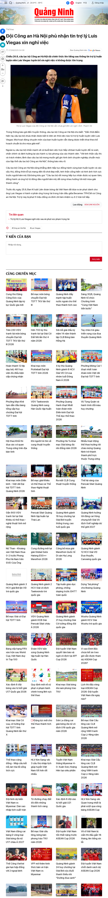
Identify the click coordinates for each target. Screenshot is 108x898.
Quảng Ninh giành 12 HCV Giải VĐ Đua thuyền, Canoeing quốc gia (91, 554)
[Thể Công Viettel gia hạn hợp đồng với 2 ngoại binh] (16, 854)
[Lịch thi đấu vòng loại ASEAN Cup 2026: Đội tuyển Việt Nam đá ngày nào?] (91, 675)
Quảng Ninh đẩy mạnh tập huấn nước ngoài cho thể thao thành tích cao (66, 299)
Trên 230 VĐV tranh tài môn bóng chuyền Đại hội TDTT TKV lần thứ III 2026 (16, 337)
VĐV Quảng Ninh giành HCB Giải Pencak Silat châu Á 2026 (40, 622)
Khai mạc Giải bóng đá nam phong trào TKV (66, 688)
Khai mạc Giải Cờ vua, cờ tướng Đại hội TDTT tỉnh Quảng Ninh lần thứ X (16, 727)
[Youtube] (72, 2)
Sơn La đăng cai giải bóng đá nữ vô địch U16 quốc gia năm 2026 (65, 725)
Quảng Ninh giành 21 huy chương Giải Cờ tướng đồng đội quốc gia (66, 622)
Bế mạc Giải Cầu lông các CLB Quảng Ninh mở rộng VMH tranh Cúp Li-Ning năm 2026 (90, 729)
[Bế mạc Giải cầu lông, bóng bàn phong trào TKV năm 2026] (41, 822)
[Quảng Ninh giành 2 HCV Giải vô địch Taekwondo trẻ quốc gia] (41, 574)
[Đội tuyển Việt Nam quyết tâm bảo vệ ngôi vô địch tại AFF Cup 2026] (66, 639)
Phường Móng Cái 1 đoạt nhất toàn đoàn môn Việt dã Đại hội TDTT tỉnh (91, 371)
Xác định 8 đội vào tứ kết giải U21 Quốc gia (66, 803)
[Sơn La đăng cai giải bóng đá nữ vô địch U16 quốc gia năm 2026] (66, 711)
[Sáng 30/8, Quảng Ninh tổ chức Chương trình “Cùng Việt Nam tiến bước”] (91, 284)
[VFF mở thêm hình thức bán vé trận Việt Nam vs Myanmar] (41, 854)
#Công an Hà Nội (19, 228)
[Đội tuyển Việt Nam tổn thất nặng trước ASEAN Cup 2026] (66, 822)
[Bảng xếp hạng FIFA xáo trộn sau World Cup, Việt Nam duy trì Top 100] (16, 639)
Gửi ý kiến (96, 259)
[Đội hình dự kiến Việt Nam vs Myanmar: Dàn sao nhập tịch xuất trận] (16, 789)
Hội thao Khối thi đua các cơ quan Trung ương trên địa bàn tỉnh (16, 446)
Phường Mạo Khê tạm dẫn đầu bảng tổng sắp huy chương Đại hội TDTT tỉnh (15, 408)
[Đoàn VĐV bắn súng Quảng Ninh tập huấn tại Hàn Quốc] (41, 639)
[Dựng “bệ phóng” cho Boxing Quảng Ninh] (91, 574)
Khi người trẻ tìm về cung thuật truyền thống (41, 445)
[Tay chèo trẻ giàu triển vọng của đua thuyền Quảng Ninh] (91, 320)
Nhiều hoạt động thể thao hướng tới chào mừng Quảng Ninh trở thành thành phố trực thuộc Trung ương (91, 450)
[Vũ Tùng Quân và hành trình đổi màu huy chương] (91, 392)
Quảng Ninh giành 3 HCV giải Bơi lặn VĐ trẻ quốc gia (16, 588)
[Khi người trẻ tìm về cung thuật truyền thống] (41, 431)
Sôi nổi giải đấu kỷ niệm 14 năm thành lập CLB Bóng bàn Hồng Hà (66, 335)
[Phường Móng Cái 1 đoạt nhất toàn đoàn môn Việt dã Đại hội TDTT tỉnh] (91, 356)
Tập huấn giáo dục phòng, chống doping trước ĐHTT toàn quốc (66, 589)
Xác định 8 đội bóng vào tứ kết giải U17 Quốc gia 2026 (16, 688)
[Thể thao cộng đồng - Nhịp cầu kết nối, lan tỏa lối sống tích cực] (16, 750)
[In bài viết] (2, 58)
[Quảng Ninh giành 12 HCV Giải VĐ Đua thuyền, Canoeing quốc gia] (91, 539)
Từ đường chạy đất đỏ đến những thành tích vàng (41, 803)
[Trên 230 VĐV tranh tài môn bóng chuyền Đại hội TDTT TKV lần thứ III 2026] (16, 320)
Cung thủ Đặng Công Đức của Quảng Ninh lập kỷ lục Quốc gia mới (15, 299)
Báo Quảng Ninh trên (78, 50)
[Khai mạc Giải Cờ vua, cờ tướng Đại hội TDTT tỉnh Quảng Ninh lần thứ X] (16, 711)
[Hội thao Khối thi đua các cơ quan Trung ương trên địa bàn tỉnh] (16, 431)
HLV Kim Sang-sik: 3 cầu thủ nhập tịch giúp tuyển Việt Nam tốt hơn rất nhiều (41, 766)
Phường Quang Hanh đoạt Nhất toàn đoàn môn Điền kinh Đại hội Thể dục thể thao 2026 (65, 410)
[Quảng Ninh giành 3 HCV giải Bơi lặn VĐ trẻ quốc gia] (16, 574)
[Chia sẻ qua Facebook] (2, 31)
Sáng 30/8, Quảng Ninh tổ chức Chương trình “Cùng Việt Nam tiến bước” (91, 301)
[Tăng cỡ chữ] (3, 65)
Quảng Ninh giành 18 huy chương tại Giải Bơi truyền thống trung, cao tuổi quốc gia (65, 519)
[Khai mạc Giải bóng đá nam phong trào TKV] (66, 675)
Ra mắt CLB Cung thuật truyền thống (66, 482)
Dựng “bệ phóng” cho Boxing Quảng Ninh (90, 588)
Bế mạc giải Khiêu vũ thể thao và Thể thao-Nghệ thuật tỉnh (41, 485)
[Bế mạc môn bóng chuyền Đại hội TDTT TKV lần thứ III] (41, 284)
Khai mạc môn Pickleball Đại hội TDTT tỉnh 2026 (40, 369)
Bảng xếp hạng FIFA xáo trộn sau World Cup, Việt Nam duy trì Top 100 (16, 654)
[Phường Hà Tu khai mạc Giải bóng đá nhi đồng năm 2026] (66, 431)
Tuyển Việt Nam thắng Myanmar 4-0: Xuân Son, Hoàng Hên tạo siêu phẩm (66, 765)
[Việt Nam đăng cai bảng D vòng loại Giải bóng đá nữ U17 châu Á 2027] (16, 822)
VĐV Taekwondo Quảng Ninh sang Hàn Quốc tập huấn (41, 405)
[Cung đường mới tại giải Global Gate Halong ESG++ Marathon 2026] (41, 539)
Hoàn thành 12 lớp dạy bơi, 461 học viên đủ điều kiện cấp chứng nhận (15, 371)
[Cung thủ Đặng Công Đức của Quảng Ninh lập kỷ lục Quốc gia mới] (16, 284)
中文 (85, 3)
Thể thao (10, 29)
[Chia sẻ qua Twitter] (2, 38)
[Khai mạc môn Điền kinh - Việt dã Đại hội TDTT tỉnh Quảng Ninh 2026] (16, 471)
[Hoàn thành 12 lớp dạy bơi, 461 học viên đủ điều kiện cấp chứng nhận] (16, 356)
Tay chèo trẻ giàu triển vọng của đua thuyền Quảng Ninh (91, 334)
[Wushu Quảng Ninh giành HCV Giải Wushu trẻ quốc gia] (91, 607)
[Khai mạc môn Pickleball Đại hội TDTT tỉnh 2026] (41, 356)
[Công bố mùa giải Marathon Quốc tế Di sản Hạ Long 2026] (66, 539)
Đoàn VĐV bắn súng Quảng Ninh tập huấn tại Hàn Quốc (40, 654)
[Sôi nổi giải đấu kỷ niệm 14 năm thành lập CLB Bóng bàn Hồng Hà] (66, 320)
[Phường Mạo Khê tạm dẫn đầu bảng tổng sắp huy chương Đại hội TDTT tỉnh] (16, 392)
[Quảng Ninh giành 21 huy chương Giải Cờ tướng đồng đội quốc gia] (66, 607)
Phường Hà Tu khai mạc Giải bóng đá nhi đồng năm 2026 (66, 445)
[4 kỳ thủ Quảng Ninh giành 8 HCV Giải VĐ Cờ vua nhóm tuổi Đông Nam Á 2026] (66, 356)
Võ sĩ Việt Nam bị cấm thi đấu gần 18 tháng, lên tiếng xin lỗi (91, 836)
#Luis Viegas (35, 228)
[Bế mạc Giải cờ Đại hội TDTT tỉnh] (16, 607)
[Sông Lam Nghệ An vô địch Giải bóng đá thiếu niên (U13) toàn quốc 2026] (66, 890)
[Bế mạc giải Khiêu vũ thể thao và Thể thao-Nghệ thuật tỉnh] (41, 471)
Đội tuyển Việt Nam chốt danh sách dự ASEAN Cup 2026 (91, 867)
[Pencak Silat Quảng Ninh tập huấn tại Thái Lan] (41, 503)
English (79, 3)
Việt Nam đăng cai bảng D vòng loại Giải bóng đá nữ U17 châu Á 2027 (15, 836)
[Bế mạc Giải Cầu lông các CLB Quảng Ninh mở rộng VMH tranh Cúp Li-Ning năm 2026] (91, 711)
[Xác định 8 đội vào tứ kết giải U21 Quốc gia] (66, 789)
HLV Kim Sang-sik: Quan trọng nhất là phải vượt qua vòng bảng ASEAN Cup (91, 804)
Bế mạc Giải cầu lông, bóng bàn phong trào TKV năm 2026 (39, 836)
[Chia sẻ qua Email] (2, 45)
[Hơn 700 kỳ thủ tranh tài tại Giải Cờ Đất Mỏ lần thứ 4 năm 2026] (41, 320)
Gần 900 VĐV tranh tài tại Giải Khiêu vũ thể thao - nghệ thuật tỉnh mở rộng (16, 519)
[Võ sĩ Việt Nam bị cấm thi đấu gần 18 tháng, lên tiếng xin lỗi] (91, 822)
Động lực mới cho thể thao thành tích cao (41, 724)
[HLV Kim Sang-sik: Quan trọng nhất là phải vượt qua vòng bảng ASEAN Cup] (91, 789)
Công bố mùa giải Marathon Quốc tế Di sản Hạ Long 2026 (65, 554)
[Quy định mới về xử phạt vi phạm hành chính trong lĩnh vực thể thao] (41, 675)
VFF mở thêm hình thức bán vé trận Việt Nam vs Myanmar (40, 869)
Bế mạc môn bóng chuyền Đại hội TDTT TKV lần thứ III (40, 299)
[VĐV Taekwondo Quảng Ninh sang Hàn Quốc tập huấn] (41, 392)
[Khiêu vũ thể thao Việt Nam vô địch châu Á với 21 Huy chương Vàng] (91, 890)
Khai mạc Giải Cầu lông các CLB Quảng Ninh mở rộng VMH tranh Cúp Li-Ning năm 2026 (90, 768)
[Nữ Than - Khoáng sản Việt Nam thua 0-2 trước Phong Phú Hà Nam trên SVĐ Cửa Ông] (16, 539)
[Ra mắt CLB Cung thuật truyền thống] (66, 471)
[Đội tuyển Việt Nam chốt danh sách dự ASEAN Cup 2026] (91, 854)
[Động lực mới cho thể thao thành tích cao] (41, 711)
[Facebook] (67, 2)
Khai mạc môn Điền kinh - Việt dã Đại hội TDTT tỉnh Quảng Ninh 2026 (16, 485)
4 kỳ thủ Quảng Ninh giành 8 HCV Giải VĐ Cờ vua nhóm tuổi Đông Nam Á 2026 (65, 372)
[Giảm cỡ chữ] (3, 73)
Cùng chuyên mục (21, 273)
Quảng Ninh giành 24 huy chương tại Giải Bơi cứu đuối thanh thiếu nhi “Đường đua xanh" (66, 870)
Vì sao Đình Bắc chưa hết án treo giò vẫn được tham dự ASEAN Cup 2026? (91, 655)
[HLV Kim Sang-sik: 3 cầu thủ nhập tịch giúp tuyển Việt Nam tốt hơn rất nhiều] (41, 750)
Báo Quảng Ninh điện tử (54, 14)
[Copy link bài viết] (2, 51)
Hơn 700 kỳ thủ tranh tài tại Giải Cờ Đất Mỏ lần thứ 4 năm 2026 (41, 335)
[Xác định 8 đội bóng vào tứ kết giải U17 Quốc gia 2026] (16, 675)
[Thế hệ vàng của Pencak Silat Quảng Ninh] (91, 471)
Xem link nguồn (91, 204)
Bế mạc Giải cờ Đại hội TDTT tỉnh (16, 618)
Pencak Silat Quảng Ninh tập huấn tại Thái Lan (41, 516)
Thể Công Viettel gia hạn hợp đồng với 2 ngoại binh (15, 867)
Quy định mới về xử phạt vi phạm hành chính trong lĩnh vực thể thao (41, 690)
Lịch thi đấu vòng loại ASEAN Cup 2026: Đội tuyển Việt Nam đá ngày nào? (90, 691)
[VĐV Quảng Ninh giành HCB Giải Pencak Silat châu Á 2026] (41, 607)
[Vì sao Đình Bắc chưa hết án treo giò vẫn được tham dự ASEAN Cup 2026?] (91, 639)
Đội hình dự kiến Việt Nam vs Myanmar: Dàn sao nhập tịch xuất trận (16, 804)
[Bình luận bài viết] (2, 81)
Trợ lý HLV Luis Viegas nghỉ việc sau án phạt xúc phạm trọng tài (40, 219)
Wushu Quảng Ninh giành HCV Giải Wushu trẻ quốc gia (91, 620)
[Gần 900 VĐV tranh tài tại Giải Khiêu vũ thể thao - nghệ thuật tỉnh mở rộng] (16, 503)
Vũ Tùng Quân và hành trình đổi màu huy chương (91, 405)
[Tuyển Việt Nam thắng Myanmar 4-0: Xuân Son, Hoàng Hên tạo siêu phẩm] (66, 750)
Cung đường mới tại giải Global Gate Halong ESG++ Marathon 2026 (41, 554)
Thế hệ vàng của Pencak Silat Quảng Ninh (91, 484)
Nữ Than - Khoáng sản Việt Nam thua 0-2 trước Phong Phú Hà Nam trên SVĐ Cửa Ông (15, 555)
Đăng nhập (99, 3)
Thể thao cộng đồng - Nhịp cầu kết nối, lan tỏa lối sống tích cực (16, 765)
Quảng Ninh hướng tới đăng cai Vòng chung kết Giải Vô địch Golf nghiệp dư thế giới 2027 (91, 519)
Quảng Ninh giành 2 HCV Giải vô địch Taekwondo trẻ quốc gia (41, 589)
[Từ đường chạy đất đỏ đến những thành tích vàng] (41, 789)
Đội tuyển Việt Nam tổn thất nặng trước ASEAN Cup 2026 (66, 835)
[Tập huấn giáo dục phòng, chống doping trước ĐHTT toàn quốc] (66, 574)
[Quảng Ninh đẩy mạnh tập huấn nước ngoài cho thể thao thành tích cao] (66, 284)
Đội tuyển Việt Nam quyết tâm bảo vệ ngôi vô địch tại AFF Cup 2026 (66, 654)
